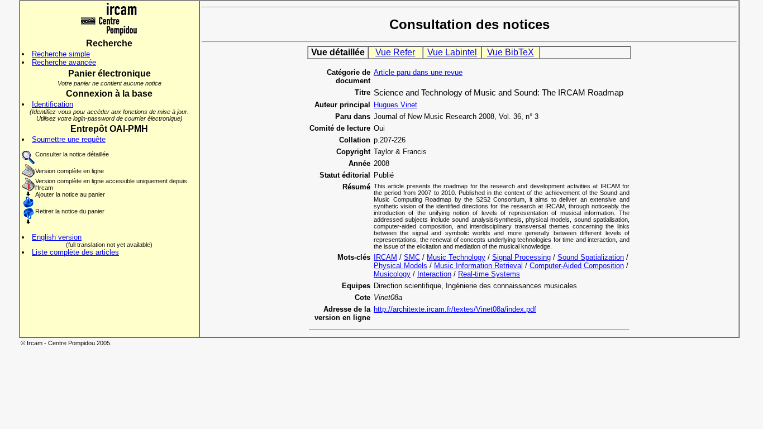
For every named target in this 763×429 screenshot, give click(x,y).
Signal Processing (521, 257)
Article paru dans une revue (418, 72)
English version (57, 237)
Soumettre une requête (69, 139)
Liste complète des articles (75, 252)
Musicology (392, 274)
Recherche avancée (64, 62)
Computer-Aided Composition (577, 265)
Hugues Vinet (395, 105)
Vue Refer (395, 52)
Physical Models (400, 265)
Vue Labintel (452, 52)
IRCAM (385, 257)
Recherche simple (61, 54)
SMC (412, 257)
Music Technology (456, 257)
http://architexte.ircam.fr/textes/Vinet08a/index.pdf (455, 309)
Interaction (434, 274)
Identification (52, 104)
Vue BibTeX (510, 52)
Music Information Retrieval (478, 265)
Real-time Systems (489, 274)
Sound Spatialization (590, 257)
